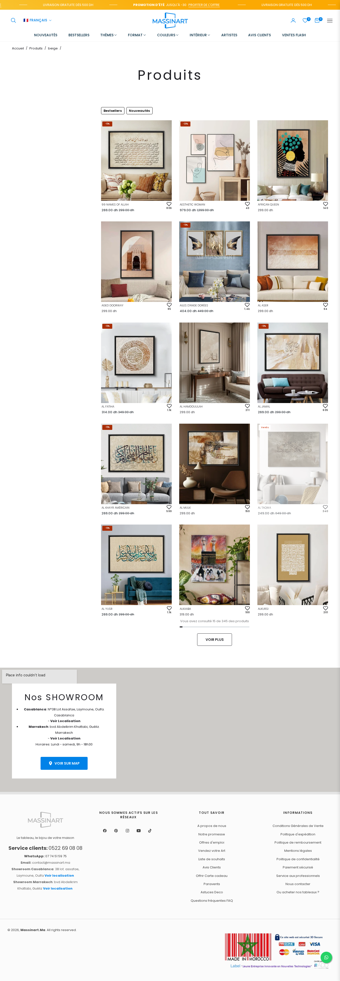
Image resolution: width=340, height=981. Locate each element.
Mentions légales (298, 850)
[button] (13, 20)
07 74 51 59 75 (45, 856)
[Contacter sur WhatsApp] (326, 957)
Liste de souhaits (211, 859)
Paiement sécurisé (298, 867)
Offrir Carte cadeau (211, 875)
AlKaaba (185, 609)
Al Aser (263, 305)
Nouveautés (139, 110)
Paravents (212, 884)
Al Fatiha (108, 407)
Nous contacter (297, 884)
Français (35, 20)
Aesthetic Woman (192, 204)
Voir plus (215, 639)
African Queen (268, 204)
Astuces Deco (212, 892)
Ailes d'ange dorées (194, 305)
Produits (36, 48)
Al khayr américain (115, 508)
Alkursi (263, 609)
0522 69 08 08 (45, 848)
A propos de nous (211, 825)
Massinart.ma (32, 930)
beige (53, 48)
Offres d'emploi (211, 842)
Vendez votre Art (211, 850)
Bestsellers (113, 110)
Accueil (18, 48)
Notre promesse (211, 834)
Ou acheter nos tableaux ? (298, 892)
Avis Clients (212, 867)
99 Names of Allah (115, 204)
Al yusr (107, 609)
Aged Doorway (112, 305)
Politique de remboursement (298, 842)
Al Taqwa (264, 508)
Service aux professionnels (298, 875)
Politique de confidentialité (298, 859)
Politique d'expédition (298, 834)
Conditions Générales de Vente (298, 825)
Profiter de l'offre (191, 4)
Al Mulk (185, 508)
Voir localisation (59, 875)
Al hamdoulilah (191, 407)
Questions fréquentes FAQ (212, 900)
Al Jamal (264, 407)
